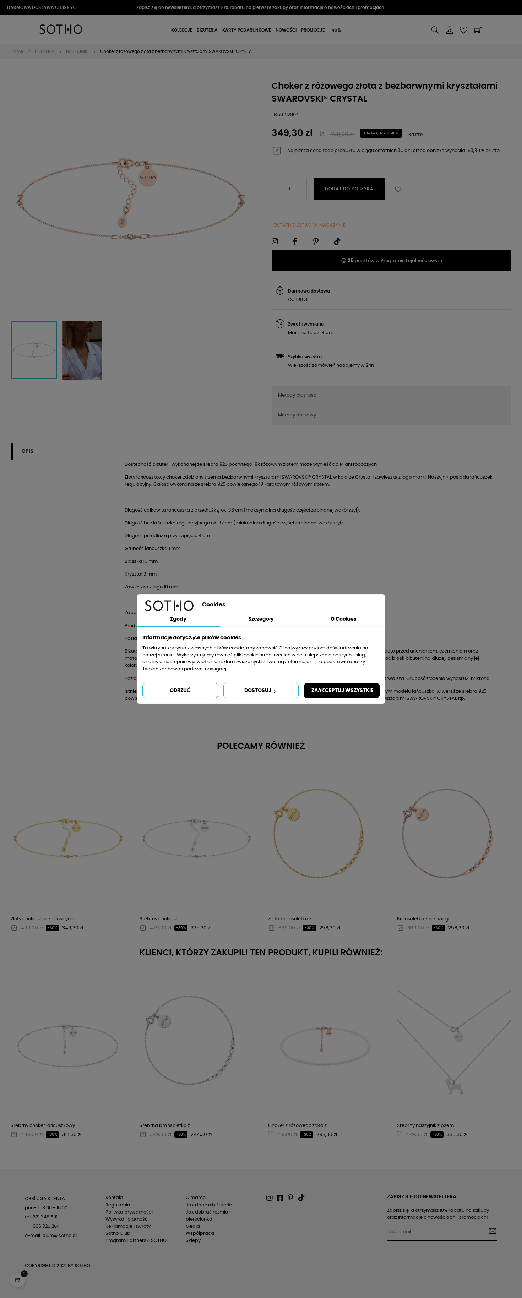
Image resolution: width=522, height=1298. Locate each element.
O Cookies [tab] (344, 619)
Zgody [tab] (178, 619)
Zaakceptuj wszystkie (342, 690)
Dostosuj (258, 690)
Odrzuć (180, 690)
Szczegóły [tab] (261, 619)
